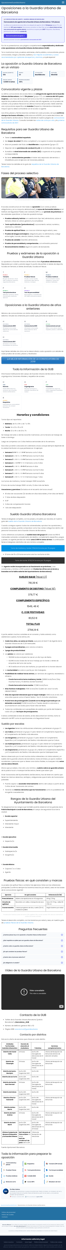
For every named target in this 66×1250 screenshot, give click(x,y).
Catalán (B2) (30, 1176)
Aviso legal (28, 1242)
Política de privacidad (8, 1212)
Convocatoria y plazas (9, 1163)
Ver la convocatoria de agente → (15, 35)
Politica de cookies (56, 1242)
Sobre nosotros (9, 1242)
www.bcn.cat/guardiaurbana (26, 1029)
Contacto (5, 1217)
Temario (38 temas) (54, 1164)
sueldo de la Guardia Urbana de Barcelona (25, 521)
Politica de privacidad (41, 1242)
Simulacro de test (53, 1182)
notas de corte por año (45, 120)
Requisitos (29, 1164)
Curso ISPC (29, 1182)
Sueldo (49, 1176)
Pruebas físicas (9, 1170)
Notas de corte (9, 1182)
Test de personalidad (54, 1170)
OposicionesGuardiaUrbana (13, 2)
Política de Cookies (8, 1214)
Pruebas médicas (10, 1176)
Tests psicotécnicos (32, 1170)
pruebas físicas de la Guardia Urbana (18, 923)
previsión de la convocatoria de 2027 (31, 39)
